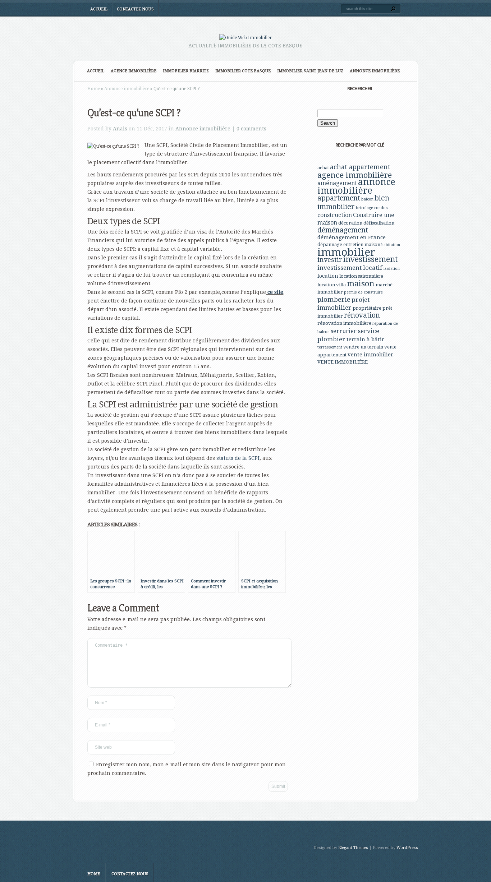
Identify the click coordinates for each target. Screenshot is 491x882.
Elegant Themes (353, 847)
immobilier (346, 252)
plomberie (333, 299)
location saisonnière (361, 276)
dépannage (329, 244)
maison (361, 283)
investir (329, 259)
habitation (390, 245)
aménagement (337, 183)
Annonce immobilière (375, 71)
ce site (274, 292)
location (327, 276)
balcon (367, 199)
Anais (120, 128)
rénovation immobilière (344, 323)
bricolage (364, 208)
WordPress (407, 847)
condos (381, 208)
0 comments (251, 128)
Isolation (391, 268)
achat (323, 167)
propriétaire (367, 308)
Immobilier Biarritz (186, 71)
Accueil (98, 9)
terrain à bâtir (365, 339)
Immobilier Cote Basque (243, 71)
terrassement (329, 347)
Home (93, 88)
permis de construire (363, 292)
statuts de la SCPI (238, 458)
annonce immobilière (356, 186)
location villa (331, 284)
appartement (338, 198)
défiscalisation (378, 223)
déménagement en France (351, 237)
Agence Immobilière (133, 71)
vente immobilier (370, 354)
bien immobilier (353, 202)
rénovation (362, 315)
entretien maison (361, 244)
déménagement (342, 230)
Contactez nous (135, 9)
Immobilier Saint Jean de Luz (310, 71)
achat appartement (360, 167)
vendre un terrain (363, 347)
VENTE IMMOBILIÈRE (342, 362)
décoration (350, 223)
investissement (370, 259)
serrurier (344, 331)
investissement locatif (349, 267)
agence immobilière (354, 175)
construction (334, 215)
